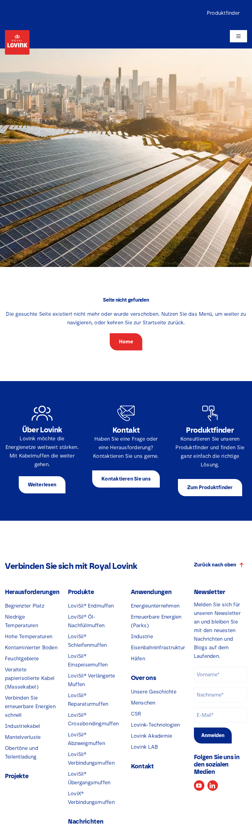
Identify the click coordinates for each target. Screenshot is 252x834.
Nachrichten (86, 821)
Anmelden (212, 735)
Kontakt (142, 766)
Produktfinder (223, 13)
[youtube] (199, 785)
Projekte (17, 776)
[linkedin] (212, 785)
